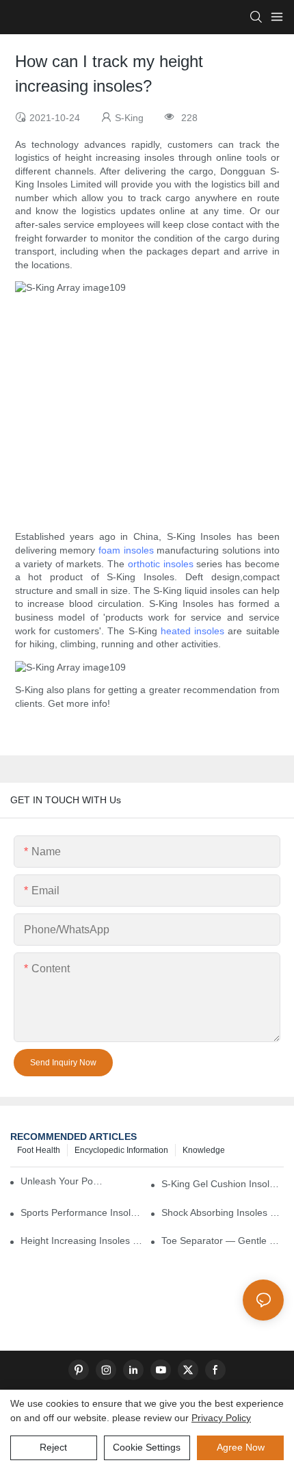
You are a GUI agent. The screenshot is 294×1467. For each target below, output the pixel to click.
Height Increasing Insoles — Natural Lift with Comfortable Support (82, 1240)
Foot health (38, 1150)
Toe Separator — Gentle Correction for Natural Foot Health (222, 1240)
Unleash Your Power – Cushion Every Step (64, 1181)
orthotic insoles (160, 563)
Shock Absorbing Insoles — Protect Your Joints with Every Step (222, 1212)
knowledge (204, 1150)
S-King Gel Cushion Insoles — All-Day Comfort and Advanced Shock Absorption (222, 1183)
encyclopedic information (121, 1150)
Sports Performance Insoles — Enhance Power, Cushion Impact (82, 1212)
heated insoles (192, 630)
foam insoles (126, 550)
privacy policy (221, 1417)
